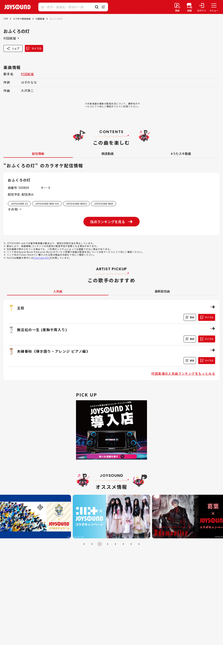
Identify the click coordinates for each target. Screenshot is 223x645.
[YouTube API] (41, 257)
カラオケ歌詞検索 (21, 18)
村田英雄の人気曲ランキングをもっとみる (183, 373)
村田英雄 (40, 18)
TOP (5, 18)
